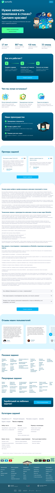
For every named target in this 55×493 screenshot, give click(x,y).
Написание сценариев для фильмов (23, 359)
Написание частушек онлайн (33, 383)
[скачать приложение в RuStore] (48, 460)
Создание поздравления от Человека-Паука (13, 360)
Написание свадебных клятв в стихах (5, 364)
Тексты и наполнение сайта (23, 435)
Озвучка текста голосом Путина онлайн (13, 391)
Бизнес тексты (5, 439)
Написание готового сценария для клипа (41, 364)
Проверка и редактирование (22, 439)
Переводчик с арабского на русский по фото (13, 383)
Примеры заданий (4, 473)
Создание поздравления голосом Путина (50, 360)
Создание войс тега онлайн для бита (5, 386)
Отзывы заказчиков (37, 475)
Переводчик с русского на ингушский (4, 391)
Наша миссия (36, 469)
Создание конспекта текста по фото (13, 387)
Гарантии (2, 475)
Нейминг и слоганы (6, 445)
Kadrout (24, 476)
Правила (12, 476)
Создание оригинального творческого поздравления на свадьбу (23, 366)
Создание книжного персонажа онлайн (12, 368)
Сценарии (20, 431)
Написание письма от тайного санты (23, 391)
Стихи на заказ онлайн (51, 383)
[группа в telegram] (6, 460)
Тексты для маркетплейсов (39, 439)
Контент (20, 425)
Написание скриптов (6, 446)
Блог (24, 473)
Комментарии (20, 429)
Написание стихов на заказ (13, 364)
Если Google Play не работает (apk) (40, 462)
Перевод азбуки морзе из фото (43, 387)
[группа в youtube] (10, 460)
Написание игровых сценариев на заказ (32, 365)
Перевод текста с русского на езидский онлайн (33, 386)
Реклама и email (5, 441)
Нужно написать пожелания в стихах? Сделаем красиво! (31, 453)
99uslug (24, 478)
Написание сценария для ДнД (4, 360)
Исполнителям (13, 473)
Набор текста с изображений (8, 429)
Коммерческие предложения (8, 443)
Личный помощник (49, 478)
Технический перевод (35, 429)
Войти (51, 1)
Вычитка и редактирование (21, 441)
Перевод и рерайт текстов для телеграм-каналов (43, 383)
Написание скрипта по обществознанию (23, 363)
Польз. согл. (36, 473)
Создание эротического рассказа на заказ (32, 391)
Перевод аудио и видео (36, 427)
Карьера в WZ (36, 471)
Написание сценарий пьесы (42, 359)
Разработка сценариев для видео (33, 360)
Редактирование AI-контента (21, 443)
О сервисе (13, 469)
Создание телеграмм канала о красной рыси (33, 370)
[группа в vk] (2, 460)
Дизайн (47, 473)
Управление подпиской (15, 478)
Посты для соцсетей (22, 427)
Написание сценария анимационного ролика (4, 369)
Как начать (3, 469)
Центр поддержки (26, 469)
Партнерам (13, 475)
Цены (2, 471)
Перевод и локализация (37, 425)
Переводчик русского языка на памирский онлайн (23, 388)
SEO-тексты (4, 448)
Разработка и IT (49, 471)
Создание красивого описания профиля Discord (23, 383)
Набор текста (5, 425)
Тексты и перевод (49, 476)
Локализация (33, 431)
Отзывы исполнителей (38, 476)
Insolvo (24, 475)
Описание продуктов (36, 441)
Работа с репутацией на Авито (43, 390)
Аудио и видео (48, 475)
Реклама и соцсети (49, 469)
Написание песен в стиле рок (41, 369)
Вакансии (25, 471)
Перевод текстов (3, 383)
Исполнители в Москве (50, 480)
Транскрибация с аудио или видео (9, 427)
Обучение (13, 471)
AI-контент (20, 433)
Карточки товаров (36, 443)
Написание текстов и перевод (8, 453)
